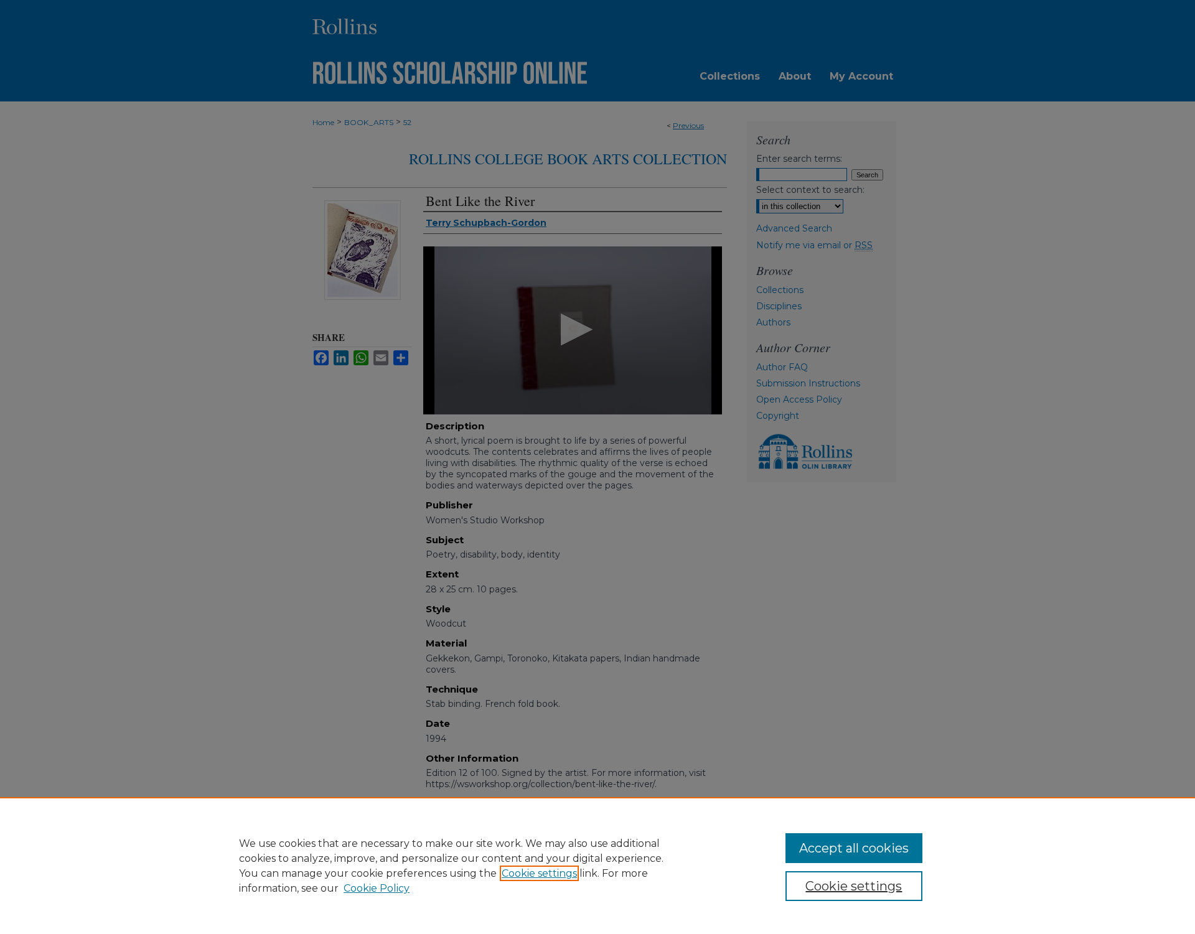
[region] (597, 865)
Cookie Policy (377, 888)
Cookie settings (539, 873)
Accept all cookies (854, 848)
